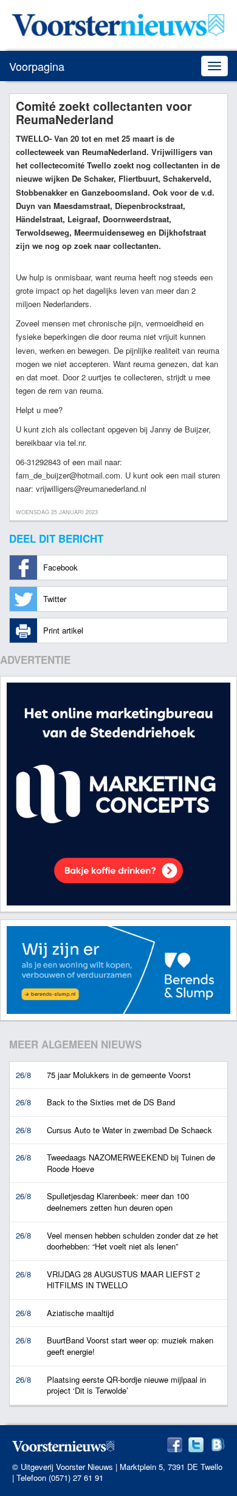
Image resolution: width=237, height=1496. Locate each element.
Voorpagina (36, 66)
